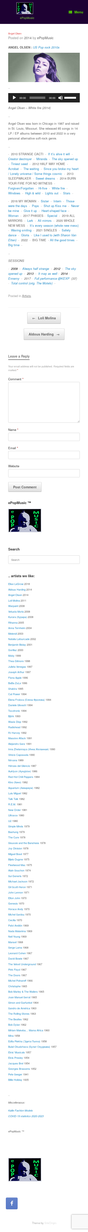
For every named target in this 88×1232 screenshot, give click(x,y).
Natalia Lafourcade (19, 639)
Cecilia (12, 920)
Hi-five (42, 188)
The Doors (14, 975)
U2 (9, 821)
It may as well (47, 273)
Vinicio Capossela (18, 755)
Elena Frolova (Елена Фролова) (26, 699)
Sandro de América (19, 1008)
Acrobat (13, 168)
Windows (14, 193)
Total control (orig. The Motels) (32, 283)
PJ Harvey (14, 733)
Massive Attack (17, 738)
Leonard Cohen (17, 953)
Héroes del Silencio (19, 766)
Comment (15, 379)
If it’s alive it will (59, 154)
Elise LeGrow (15, 584)
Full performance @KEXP (51, 278)
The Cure (13, 837)
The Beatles (15, 1019)
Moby (11, 655)
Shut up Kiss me (55, 205)
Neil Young (14, 936)
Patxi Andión (15, 925)
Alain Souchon (16, 870)
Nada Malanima (17, 931)
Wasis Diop (14, 721)
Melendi (12, 633)
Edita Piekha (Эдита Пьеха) (24, 1041)
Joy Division (15, 848)
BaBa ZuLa (14, 683)
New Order (14, 810)
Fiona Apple (15, 677)
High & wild (32, 193)
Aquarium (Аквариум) (20, 788)
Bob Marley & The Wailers (23, 991)
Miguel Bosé (15, 854)
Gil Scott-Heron (17, 887)
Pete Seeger (15, 1074)
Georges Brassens (19, 1068)
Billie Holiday (15, 1079)
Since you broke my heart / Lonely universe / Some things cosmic (43, 171)
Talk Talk (13, 799)
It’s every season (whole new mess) (54, 225)
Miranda (41, 159)
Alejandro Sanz (16, 744)
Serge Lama (15, 947)
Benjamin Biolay (17, 644)
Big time (13, 245)
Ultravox (13, 815)
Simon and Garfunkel (20, 1002)
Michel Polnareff (17, 980)
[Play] (14, 97)
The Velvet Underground (22, 964)
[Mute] (60, 97)
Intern (57, 201)
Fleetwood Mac (17, 865)
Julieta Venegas (17, 666)
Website (13, 466)
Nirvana (12, 760)
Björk (11, 716)
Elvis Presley (15, 1057)
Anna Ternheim (16, 628)
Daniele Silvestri (17, 705)
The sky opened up (65, 159)
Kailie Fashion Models (20, 1110)
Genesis (13, 903)
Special (52, 215)
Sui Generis (15, 876)
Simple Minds (15, 826)
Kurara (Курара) (17, 617)
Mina (11, 1035)
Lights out (51, 193)
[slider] (70, 97)
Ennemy (13, 278)
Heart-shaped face (54, 210)
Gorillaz (12, 650)
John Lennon (15, 892)
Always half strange (35, 268)
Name (13, 429)
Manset (12, 942)
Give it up (30, 210)
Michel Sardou (16, 914)
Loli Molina (44, 318)
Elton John (14, 898)
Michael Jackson (17, 881)
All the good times (62, 240)
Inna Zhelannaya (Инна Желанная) (28, 749)
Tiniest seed (19, 164)
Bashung (13, 832)
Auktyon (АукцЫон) (19, 771)
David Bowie (15, 958)
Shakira (12, 688)
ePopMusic (45, 37)
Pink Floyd (14, 969)
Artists (26, 296)
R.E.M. (12, 804)
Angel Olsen (15, 595)
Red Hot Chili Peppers (20, 777)
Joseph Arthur (16, 672)
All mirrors (45, 220)
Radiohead (14, 727)
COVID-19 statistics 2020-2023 (26, 1116)
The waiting (31, 168)
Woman (13, 215)
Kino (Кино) (14, 782)
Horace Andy (15, 909)
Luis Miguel (14, 793)
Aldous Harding (44, 334)
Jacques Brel (15, 1063)
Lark (30, 220)
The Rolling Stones (19, 1013)
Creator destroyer (20, 159)
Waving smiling (21, 230)
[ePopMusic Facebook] (12, 1203)
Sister (45, 201)
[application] (44, 97)
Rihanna (13, 622)
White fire (58, 188)
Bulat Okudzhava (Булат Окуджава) (29, 1046)
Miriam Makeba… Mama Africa (25, 1030)
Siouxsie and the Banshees (23, 843)
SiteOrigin (50, 1223)
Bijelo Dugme (15, 859)
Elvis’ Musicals (16, 1052)
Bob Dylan (14, 1024)
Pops (35, 205)
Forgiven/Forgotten (21, 188)
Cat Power (14, 694)
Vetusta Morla (16, 611)
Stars (66, 193)
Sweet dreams (45, 178)
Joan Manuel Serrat (19, 997)
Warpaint (13, 606)
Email (13, 448)
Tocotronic (14, 710)
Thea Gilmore (16, 661)
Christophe (14, 986)
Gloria (25, 235)
